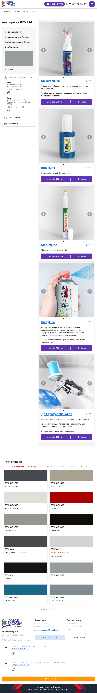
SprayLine (48, 322)
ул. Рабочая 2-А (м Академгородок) (15, 85)
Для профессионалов (56, 414)
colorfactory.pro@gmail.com (46, 630)
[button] (19, 77)
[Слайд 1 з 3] (63, 77)
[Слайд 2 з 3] (66, 77)
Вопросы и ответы (42, 627)
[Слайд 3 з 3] (69, 77)
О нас (69, 630)
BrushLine (48, 167)
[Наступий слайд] (89, 50)
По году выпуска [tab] (56, 467)
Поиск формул (73, 623)
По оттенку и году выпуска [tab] (27, 467)
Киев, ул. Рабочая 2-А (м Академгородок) (29, 646)
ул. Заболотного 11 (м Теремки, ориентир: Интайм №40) (19, 102)
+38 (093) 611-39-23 (15, 107)
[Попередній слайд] (43, 50)
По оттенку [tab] (76, 467)
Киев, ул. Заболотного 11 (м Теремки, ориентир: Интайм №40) (38, 662)
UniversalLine (50, 81)
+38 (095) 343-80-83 (15, 89)
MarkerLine (49, 245)
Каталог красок (41, 623)
